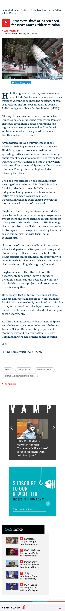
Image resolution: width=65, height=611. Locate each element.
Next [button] (54, 426)
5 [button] (42, 462)
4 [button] (37, 462)
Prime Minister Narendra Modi (20, 375)
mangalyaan (24, 369)
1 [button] (23, 462)
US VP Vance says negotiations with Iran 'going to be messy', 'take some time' (29, 590)
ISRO (8, 369)
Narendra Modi (44, 369)
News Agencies (11, 30)
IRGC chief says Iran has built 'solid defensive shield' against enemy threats (30, 555)
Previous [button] (11, 426)
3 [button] (32, 462)
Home (4, 10)
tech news (14, 10)
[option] (32, 438)
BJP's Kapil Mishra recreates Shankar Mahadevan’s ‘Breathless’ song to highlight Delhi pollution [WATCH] (32, 448)
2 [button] (27, 462)
